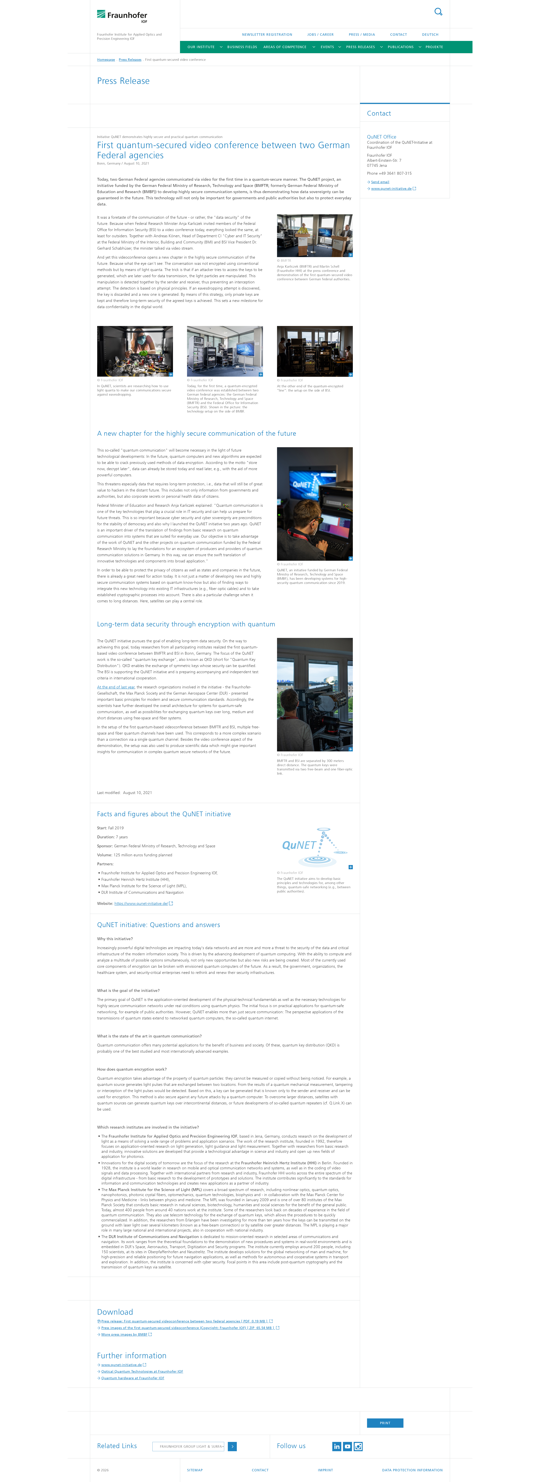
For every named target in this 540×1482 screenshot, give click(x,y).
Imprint (325, 1470)
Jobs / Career (320, 35)
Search (438, 11)
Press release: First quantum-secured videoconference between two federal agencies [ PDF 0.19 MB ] (184, 1321)
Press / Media (362, 35)
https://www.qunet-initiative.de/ (141, 903)
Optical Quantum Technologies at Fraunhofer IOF (142, 1371)
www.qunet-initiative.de (121, 1365)
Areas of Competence (285, 47)
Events (327, 47)
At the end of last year (116, 687)
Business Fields (242, 47)
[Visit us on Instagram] (358, 1446)
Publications (401, 47)
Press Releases (360, 47)
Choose (232, 1446)
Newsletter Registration (267, 35)
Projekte (434, 47)
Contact (398, 35)
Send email (380, 182)
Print (385, 1423)
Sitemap (195, 1470)
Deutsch (430, 35)
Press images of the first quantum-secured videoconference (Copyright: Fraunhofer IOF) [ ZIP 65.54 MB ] (188, 1328)
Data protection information (412, 1470)
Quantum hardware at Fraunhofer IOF (132, 1378)
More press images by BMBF (124, 1334)
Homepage (106, 60)
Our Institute (201, 47)
